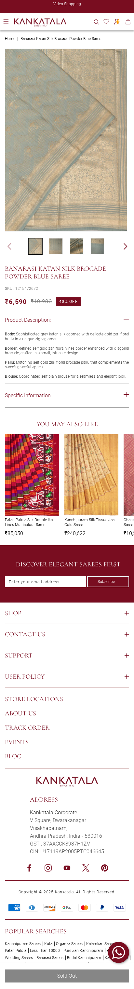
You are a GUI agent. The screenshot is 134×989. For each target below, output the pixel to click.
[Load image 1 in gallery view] (35, 246)
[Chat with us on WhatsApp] (118, 952)
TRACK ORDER (27, 728)
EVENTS (17, 742)
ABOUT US (20, 713)
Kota (48, 944)
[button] (96, 21)
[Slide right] (128, 246)
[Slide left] (6, 246)
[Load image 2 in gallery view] (56, 246)
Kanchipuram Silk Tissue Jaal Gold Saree (89, 522)
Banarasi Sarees (49, 957)
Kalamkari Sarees (101, 944)
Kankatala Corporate (53, 812)
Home (10, 38)
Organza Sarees (69, 944)
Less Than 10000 (45, 950)
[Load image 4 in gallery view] (97, 246)
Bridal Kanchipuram (84, 957)
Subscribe (106, 581)
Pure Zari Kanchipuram (83, 950)
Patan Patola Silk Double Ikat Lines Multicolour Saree (29, 522)
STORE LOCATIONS (34, 699)
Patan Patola (15, 950)
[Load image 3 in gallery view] (77, 246)
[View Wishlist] (106, 21)
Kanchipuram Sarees (23, 944)
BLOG (13, 756)
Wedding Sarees (19, 957)
